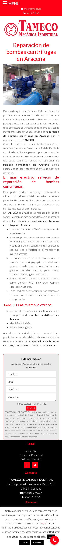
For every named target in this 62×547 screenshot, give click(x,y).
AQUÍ (43, 523)
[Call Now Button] (54, 540)
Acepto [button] (24, 542)
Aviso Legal (31, 450)
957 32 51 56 (32, 12)
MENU (14, 3)
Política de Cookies (31, 458)
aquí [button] (51, 537)
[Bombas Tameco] (31, 35)
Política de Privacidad (31, 454)
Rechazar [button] (37, 542)
